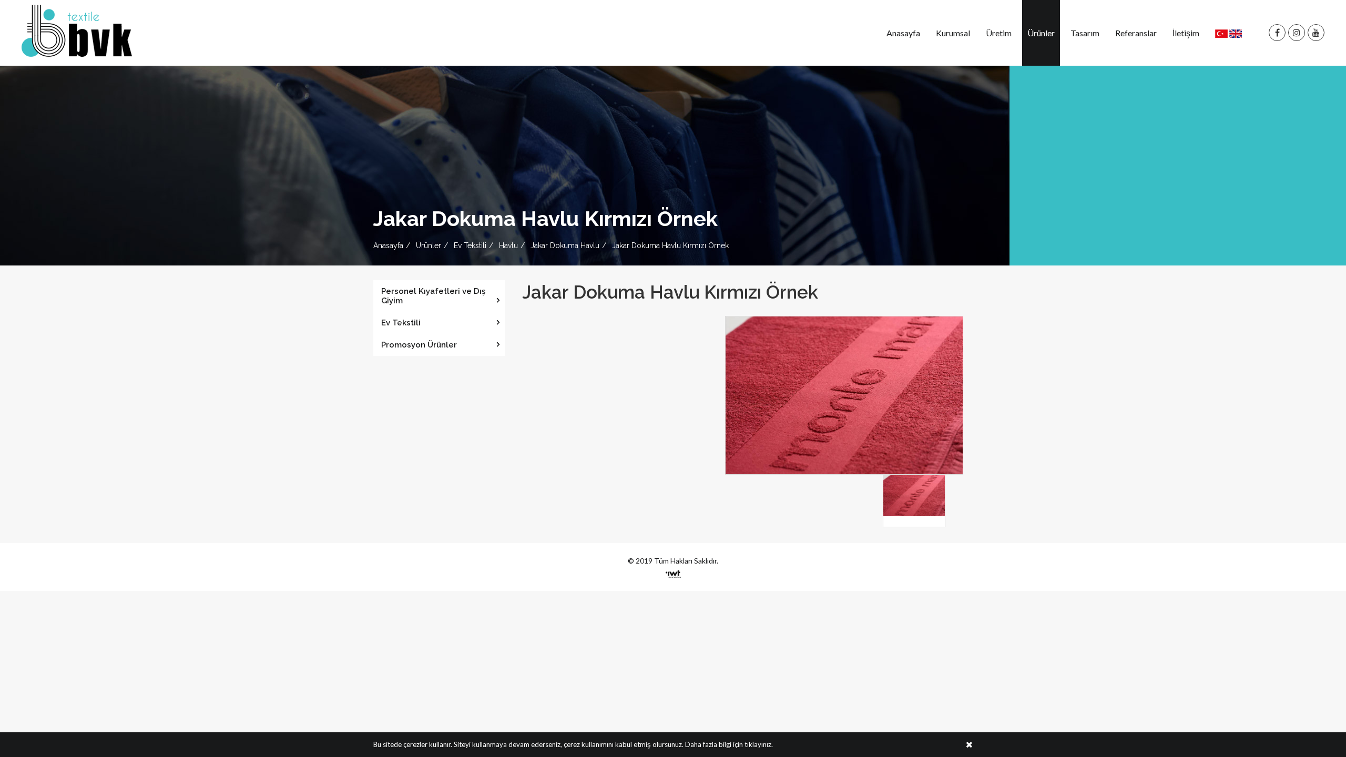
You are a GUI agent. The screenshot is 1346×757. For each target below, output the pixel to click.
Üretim (999, 33)
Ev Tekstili (470, 245)
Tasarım (1084, 33)
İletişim (1185, 33)
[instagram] (1296, 33)
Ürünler (1041, 33)
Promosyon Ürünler (419, 345)
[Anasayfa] (77, 29)
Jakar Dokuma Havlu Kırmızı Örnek (670, 245)
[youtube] (1316, 33)
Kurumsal (953, 33)
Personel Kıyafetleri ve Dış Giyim (433, 296)
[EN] (1235, 32)
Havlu (508, 245)
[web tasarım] (673, 570)
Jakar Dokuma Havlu (565, 245)
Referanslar (1136, 33)
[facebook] (1277, 33)
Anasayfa (903, 33)
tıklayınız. (759, 744)
